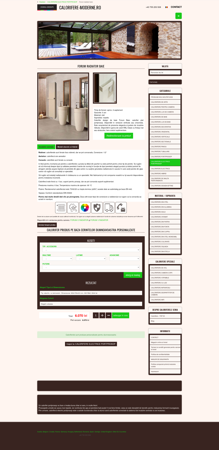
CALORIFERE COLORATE (160, 241)
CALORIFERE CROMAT (159, 217)
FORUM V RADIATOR (99, 220)
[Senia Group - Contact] (121, 207)
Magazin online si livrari (159, 342)
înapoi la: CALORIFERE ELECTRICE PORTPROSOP (91, 343)
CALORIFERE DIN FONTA (160, 227)
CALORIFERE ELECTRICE (160, 168)
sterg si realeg (133, 275)
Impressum (155, 371)
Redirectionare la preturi (119, 135)
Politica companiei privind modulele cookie (163, 365)
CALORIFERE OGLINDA (159, 246)
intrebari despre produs (47, 225)
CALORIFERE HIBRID (158, 173)
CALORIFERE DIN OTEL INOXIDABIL (164, 237)
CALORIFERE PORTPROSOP (161, 156)
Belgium (46, 432)
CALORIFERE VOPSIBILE (160, 278)
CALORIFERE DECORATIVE (161, 127)
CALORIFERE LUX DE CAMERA (162, 112)
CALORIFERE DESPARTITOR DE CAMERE (162, 293)
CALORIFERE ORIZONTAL (160, 132)
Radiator (42, 2)
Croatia (51, 432)
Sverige (97, 432)
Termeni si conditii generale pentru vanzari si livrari (165, 348)
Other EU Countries (119, 432)
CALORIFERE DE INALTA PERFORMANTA (160, 179)
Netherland (78, 432)
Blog (152, 321)
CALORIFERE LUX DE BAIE (161, 122)
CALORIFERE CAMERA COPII (161, 273)
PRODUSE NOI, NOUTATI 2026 (162, 97)
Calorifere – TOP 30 (158, 316)
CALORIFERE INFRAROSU (160, 288)
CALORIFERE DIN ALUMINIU (161, 207)
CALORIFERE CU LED (159, 283)
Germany (64, 432)
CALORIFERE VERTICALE (160, 137)
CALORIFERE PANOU (159, 146)
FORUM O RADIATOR (79, 220)
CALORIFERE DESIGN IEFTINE (162, 186)
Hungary (71, 432)
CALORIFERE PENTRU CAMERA (163, 107)
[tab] (46, 146)
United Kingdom (106, 432)
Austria (39, 432)
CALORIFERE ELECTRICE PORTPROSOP (62, 2)
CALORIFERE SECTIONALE (161, 141)
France (57, 432)
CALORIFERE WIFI (157, 300)
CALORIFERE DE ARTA (159, 102)
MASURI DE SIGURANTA (160, 359)
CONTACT (176, 7)
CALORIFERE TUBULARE (160, 151)
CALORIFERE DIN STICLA (160, 251)
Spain (92, 432)
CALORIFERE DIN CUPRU (160, 231)
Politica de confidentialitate (160, 354)
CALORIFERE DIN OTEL (159, 202)
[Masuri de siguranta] (97, 207)
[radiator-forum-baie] (105, 88)
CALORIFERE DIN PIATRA (160, 222)
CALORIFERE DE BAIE (159, 117)
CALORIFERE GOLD (158, 212)
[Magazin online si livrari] (109, 207)
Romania (86, 432)
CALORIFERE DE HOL (159, 268)
